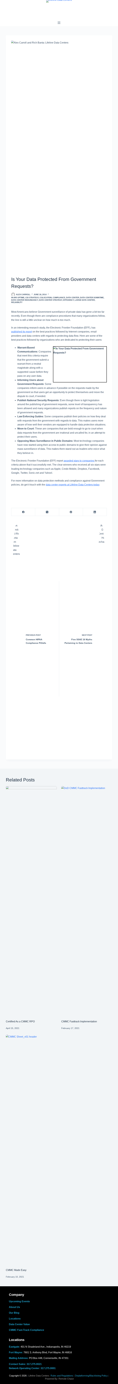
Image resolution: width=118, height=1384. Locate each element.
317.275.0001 (48, 1368)
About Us (14, 1307)
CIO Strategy (32, 298)
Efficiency (68, 300)
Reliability (16, 302)
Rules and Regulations (62, 1375)
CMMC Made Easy (16, 1270)
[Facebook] (23, 512)
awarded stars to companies (79, 460)
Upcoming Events (19, 1301)
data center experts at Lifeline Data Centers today (72, 484)
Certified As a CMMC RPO (20, 1021)
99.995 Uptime (17, 298)
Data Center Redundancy (24, 300)
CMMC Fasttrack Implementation (79, 1021)
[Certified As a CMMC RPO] (31, 901)
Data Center (72, 298)
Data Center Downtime (92, 298)
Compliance (59, 298)
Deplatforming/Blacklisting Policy (91, 1375)
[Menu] (59, 22)
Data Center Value (19, 1324)
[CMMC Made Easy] (31, 1150)
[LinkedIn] (95, 512)
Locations (15, 1318)
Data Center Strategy (50, 300)
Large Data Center (85, 300)
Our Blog (14, 1312)
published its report (21, 331)
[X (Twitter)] (47, 512)
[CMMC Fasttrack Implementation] (86, 901)
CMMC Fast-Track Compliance (26, 1330)
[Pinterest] (71, 512)
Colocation (46, 298)
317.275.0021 (34, 1364)
